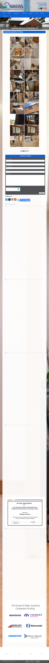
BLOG (32, 661)
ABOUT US (31, 661)
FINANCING (27, 661)
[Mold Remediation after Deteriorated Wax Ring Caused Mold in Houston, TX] (17, 42)
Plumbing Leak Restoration (19, 656)
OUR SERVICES (38, 661)
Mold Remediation (41, 655)
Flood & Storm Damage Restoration (7, 656)
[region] (24, 24)
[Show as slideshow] (24, 148)
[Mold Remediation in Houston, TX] (32, 108)
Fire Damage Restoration (31, 655)
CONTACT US (38, 661)
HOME (27, 661)
